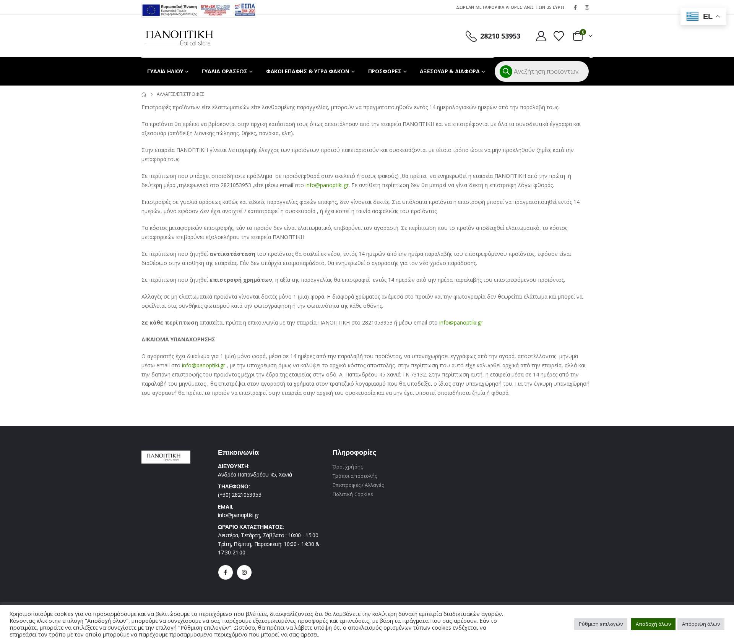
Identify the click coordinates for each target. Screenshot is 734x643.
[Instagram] (587, 7)
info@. (327, 185)
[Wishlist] (559, 36)
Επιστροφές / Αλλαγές (358, 484)
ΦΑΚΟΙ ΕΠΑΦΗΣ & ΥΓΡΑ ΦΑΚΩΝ (307, 71)
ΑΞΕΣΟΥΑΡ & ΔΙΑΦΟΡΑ (450, 71)
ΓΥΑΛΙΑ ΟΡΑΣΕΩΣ (224, 71)
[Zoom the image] (198, 7)
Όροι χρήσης (348, 466)
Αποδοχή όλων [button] (653, 623)
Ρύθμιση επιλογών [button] (601, 623)
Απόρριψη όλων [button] (701, 623)
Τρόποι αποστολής (355, 475)
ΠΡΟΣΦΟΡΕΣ (384, 71)
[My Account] (541, 36)
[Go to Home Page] (143, 94)
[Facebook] (575, 7)
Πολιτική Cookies (353, 494)
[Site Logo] (179, 36)
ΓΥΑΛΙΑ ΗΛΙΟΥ (165, 71)
